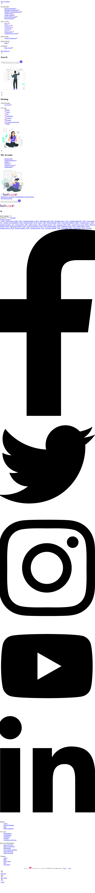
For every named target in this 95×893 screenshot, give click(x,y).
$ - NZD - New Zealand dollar (46, 226)
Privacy (64, 868)
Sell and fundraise (9, 825)
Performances (8, 833)
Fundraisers (7, 28)
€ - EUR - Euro (36, 223)
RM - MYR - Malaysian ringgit (11, 226)
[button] (2, 53)
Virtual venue (8, 13)
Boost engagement (9, 8)
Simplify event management (12, 12)
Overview (7, 105)
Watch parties (8, 32)
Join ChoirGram (8, 851)
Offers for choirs (8, 853)
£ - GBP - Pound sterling (48, 223)
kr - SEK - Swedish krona (31, 228)
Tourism (8, 120)
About (5, 858)
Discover (3, 873)
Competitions (7, 835)
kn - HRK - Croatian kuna (80, 223)
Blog (5, 43)
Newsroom (7, 864)
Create (5, 823)
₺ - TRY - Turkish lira (73, 228)
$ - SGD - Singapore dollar (47, 228)
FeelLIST (7, 164)
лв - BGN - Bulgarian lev (40, 221)
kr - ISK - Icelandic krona (43, 225)
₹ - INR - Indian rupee (29, 225)
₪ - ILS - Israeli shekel (16, 225)
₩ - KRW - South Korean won (74, 225)
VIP (7, 114)
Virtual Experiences (10, 38)
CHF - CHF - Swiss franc (86, 221)
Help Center (7, 861)
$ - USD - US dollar (86, 228)
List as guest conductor (10, 850)
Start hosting (8, 198)
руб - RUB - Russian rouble (15, 228)
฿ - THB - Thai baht (61, 228)
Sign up (7, 51)
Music (6, 23)
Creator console (9, 15)
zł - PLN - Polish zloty (76, 226)
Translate (13, 218)
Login (2, 882)
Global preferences (9, 160)
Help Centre (8, 48)
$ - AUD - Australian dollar (25, 221)
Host (5, 827)
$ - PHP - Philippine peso (62, 226)
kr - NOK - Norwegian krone (28, 226)
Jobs (5, 863)
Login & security (9, 165)
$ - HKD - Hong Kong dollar (64, 223)
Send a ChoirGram (9, 846)
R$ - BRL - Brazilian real (55, 221)
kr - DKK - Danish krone (24, 223)
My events (4, 878)
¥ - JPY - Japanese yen (58, 225)
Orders (6, 162)
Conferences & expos (10, 33)
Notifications (8, 167)
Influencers (7, 26)
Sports (8, 112)
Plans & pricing (9, 18)
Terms (69, 868)
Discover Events (8, 845)
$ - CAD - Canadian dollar (70, 221)
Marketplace (7, 848)
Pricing (8, 124)
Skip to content (5, 1)
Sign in (3, 51)
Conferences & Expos (12, 122)
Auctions (7, 30)
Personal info (8, 159)
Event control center (10, 17)
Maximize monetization (11, 10)
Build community (9, 828)
